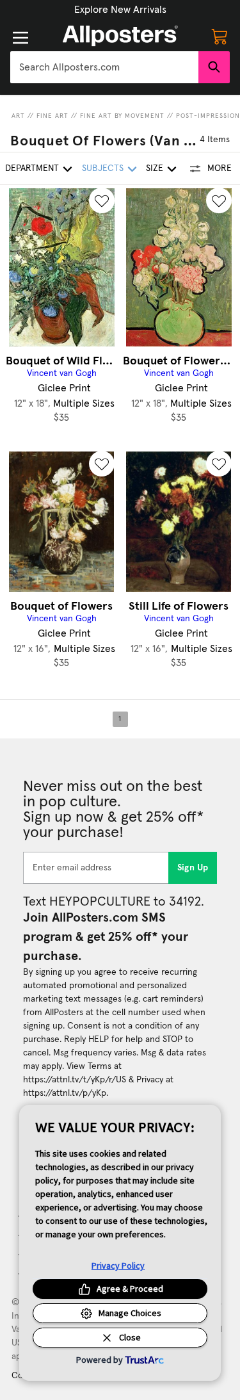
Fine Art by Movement (122, 116)
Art (18, 116)
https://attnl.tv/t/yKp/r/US (74, 1079)
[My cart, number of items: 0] (219, 36)
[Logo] (120, 36)
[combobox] (104, 67)
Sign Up (193, 867)
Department (32, 168)
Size (154, 168)
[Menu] (20, 38)
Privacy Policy (118, 1265)
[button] (120, 9)
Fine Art (52, 116)
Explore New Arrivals (120, 9)
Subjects (103, 168)
